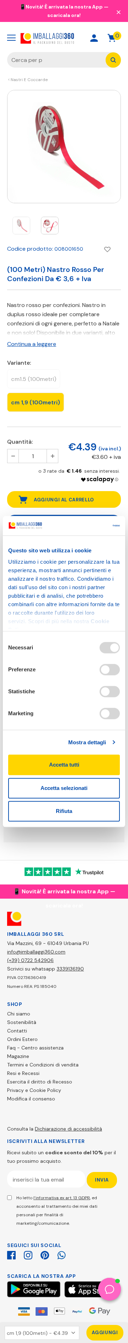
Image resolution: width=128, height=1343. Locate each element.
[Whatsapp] (61, 1254)
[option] (64, 146)
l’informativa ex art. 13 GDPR (61, 1198)
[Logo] (47, 38)
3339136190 (70, 969)
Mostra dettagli (87, 742)
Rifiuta (64, 811)
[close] (118, 11)
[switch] (110, 669)
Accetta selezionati (64, 788)
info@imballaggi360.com (36, 952)
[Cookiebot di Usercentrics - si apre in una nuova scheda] (90, 525)
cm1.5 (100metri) (33, 379)
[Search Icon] (68, 38)
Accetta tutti (64, 765)
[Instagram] (28, 1254)
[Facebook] (11, 1254)
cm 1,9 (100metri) (35, 402)
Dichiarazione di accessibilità (68, 1129)
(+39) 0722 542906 (30, 960)
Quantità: (20, 441)
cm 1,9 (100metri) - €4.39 (37, 1333)
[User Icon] (94, 38)
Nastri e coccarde (29, 79)
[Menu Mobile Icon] (11, 38)
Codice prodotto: (30, 248)
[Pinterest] (45, 1254)
